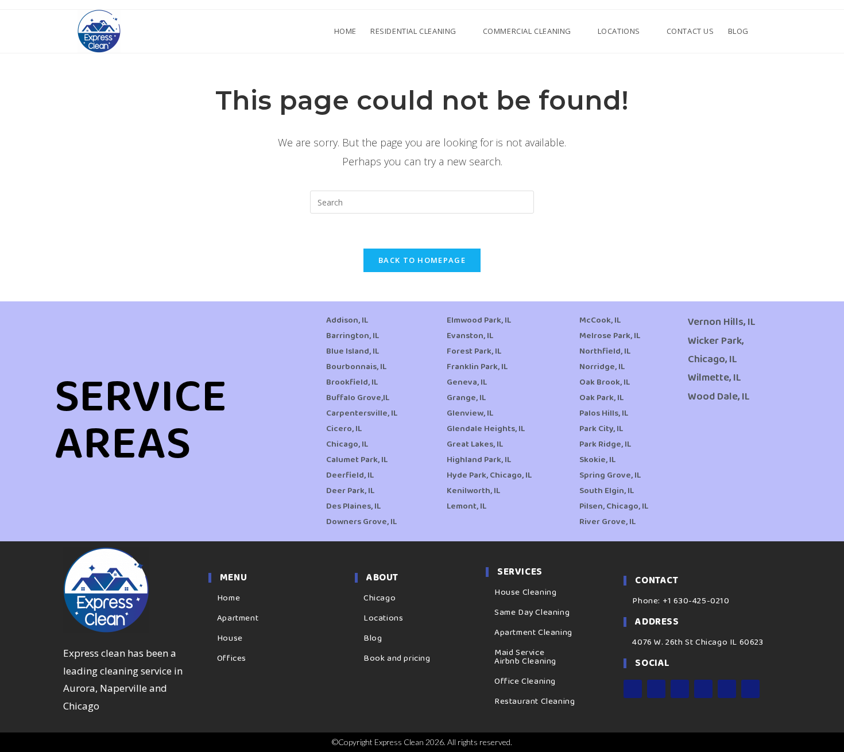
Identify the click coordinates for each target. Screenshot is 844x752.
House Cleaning (525, 592)
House (230, 638)
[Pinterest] (727, 689)
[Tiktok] (750, 689)
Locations (383, 618)
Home (228, 598)
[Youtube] (703, 689)
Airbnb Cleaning (525, 661)
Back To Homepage (422, 260)
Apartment (237, 618)
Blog (372, 638)
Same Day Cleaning (532, 612)
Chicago (379, 598)
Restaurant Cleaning (534, 701)
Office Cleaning (525, 681)
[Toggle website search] (765, 31)
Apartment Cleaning (533, 632)
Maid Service (519, 653)
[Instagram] (656, 689)
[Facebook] (633, 689)
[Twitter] (680, 689)
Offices (231, 658)
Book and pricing (397, 658)
